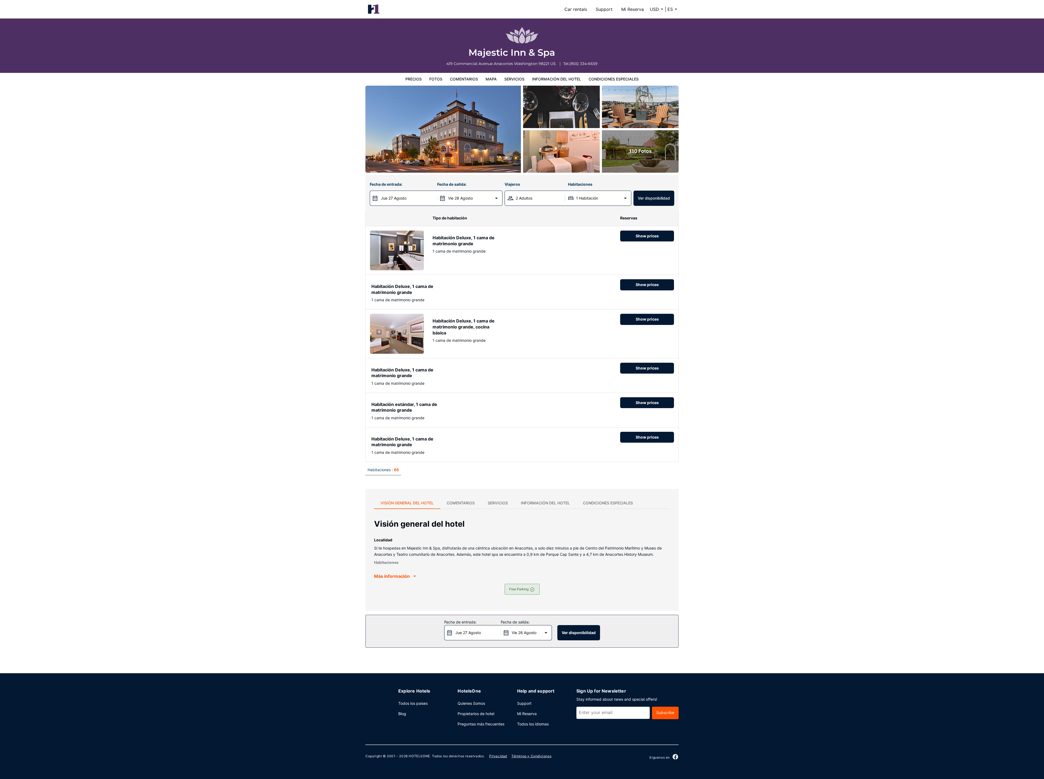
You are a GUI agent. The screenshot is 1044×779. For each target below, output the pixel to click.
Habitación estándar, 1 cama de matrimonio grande (404, 407)
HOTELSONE (419, 756)
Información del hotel (556, 79)
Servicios (514, 79)
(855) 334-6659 (583, 63)
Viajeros (512, 184)
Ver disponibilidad (654, 198)
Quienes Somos (471, 703)
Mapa (491, 79)
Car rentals (575, 9)
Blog (402, 713)
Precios (413, 79)
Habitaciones (580, 184)
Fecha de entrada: (386, 184)
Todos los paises (413, 703)
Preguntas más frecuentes (481, 724)
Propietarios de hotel (476, 713)
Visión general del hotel (407, 503)
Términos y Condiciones (531, 756)
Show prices (647, 236)
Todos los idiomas (533, 724)
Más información (392, 576)
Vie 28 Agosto (460, 198)
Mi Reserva (632, 9)
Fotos (435, 79)
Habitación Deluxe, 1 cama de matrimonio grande (464, 240)
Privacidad (498, 756)
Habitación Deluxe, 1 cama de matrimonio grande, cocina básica (464, 326)
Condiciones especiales (614, 79)
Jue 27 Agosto (393, 198)
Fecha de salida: (452, 184)
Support (604, 9)
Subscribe (665, 712)
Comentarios (464, 79)
